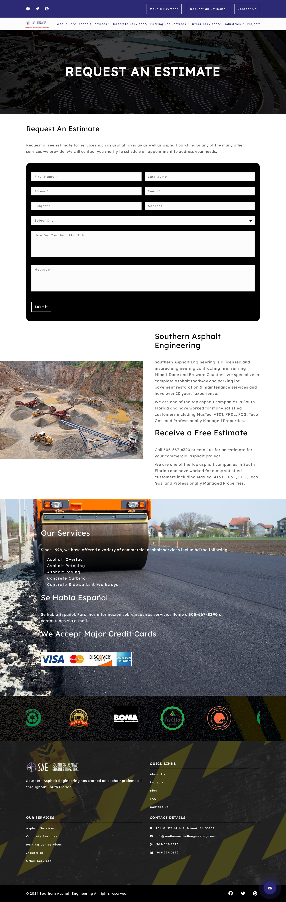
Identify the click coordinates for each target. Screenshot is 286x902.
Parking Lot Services (168, 24)
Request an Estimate (208, 8)
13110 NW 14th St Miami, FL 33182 (185, 828)
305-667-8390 (203, 614)
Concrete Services (128, 24)
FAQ (153, 798)
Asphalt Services (93, 24)
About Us (65, 24)
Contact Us (247, 8)
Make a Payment (164, 8)
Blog (153, 790)
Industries (232, 24)
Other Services (205, 24)
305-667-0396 (167, 852)
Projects (254, 24)
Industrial (34, 852)
